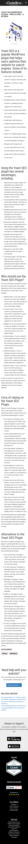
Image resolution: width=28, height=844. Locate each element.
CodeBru (13, 3)
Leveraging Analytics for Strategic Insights (13, 697)
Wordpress (13, 653)
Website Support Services (14, 822)
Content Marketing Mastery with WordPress (13, 706)
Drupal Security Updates (14, 825)
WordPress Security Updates (14, 823)
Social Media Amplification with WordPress (13, 699)
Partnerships (14, 837)
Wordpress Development (14, 832)
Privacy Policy (14, 810)
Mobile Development (14, 835)
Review (4, 653)
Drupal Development (14, 830)
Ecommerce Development (14, 834)
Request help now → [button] (14, 685)
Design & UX (14, 828)
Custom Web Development (14, 827)
